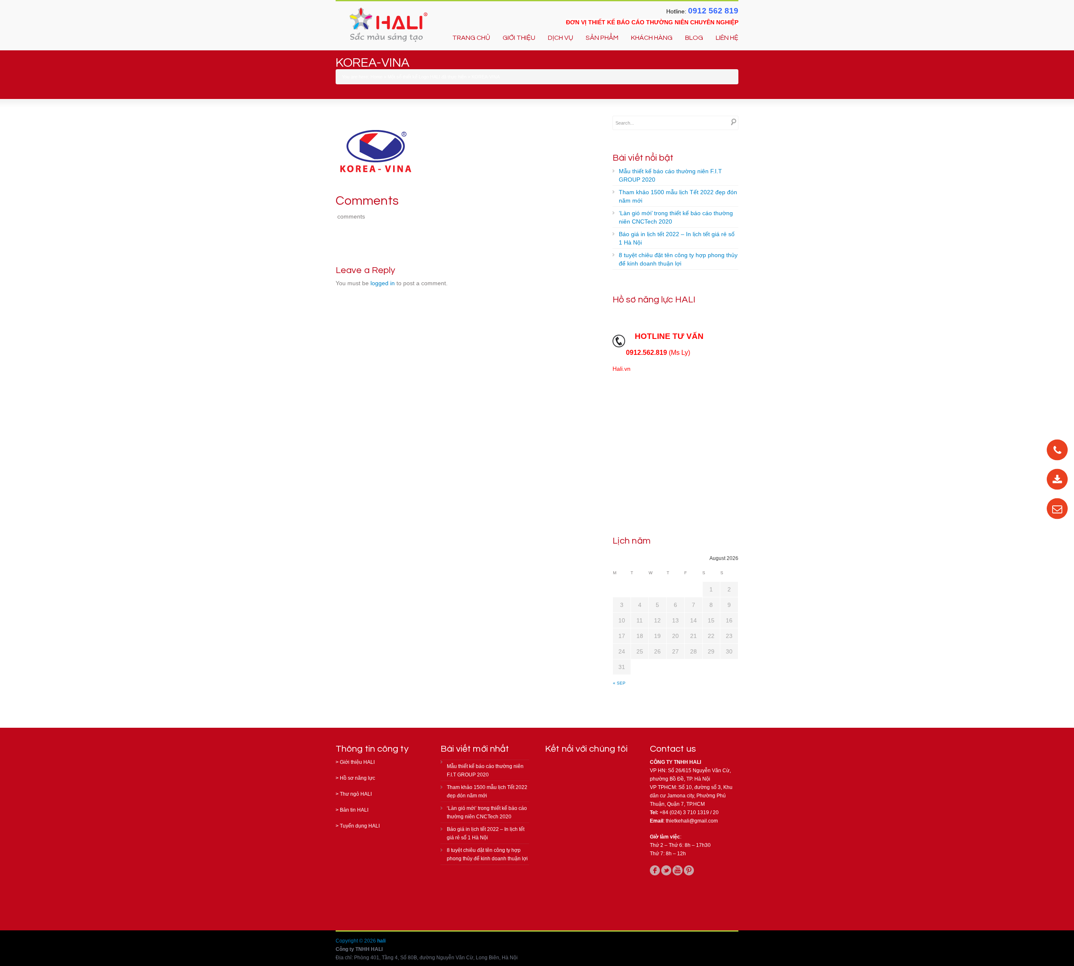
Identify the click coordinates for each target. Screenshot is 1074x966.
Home (376, 76)
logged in (382, 283)
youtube (678, 870)
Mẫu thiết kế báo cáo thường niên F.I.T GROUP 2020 (670, 175)
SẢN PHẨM (602, 37)
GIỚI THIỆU (519, 37)
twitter (666, 870)
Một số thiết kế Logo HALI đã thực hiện (427, 76)
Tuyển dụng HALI (360, 826)
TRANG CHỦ (471, 37)
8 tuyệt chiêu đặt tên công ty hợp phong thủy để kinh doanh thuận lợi (678, 259)
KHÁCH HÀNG (652, 37)
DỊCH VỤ (560, 37)
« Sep (619, 683)
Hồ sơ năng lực (357, 778)
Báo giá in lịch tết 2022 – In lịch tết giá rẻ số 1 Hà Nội (677, 238)
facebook (655, 870)
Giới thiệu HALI (357, 762)
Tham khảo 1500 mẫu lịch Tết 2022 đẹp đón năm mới (678, 196)
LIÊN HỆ (727, 37)
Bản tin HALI (354, 810)
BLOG (694, 37)
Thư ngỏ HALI (356, 794)
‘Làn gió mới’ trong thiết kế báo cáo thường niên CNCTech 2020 (676, 217)
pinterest (689, 870)
